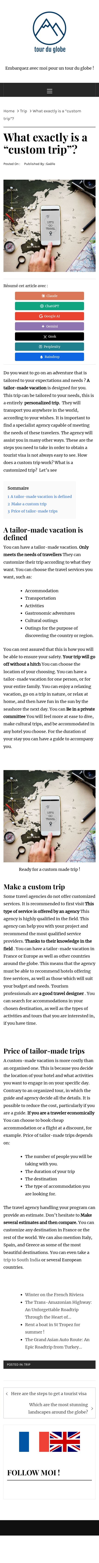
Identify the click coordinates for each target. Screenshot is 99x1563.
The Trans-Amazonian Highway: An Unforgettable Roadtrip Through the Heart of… (58, 1310)
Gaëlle (50, 164)
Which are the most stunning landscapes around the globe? (58, 1408)
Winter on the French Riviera (54, 1294)
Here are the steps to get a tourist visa (49, 1393)
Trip (27, 1365)
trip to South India (21, 1259)
